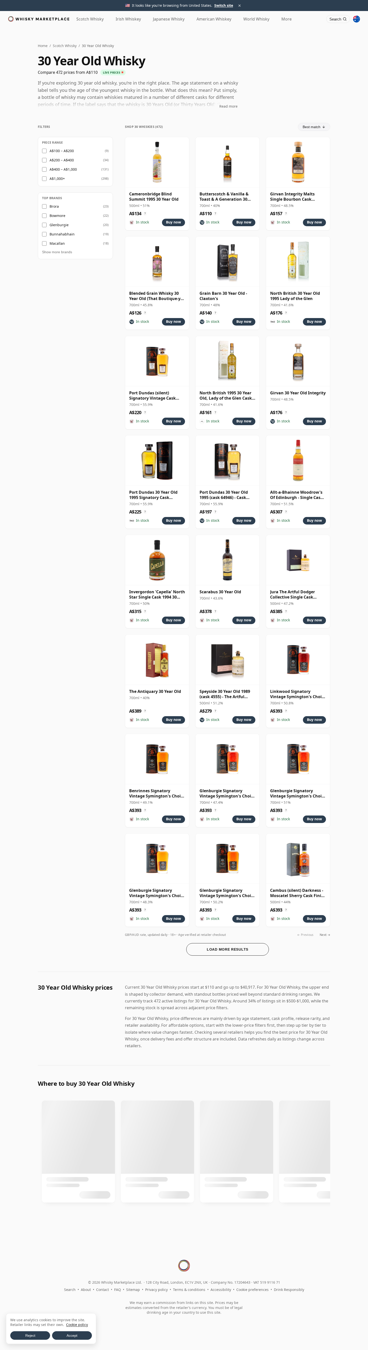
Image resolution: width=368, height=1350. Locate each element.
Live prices (111, 72)
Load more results (227, 949)
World (256, 19)
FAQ (117, 1289)
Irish (128, 19)
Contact (102, 1289)
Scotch (90, 19)
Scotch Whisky (65, 45)
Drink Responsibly (289, 1289)
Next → (325, 935)
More (286, 19)
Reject (30, 1335)
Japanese (169, 19)
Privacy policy (156, 1289)
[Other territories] (356, 19)
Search (70, 1289)
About (86, 1289)
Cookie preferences (252, 1289)
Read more (228, 106)
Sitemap (133, 1289)
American (214, 19)
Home (43, 45)
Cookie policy (77, 1324)
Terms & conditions (189, 1289)
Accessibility (221, 1289)
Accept (72, 1335)
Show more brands (57, 252)
